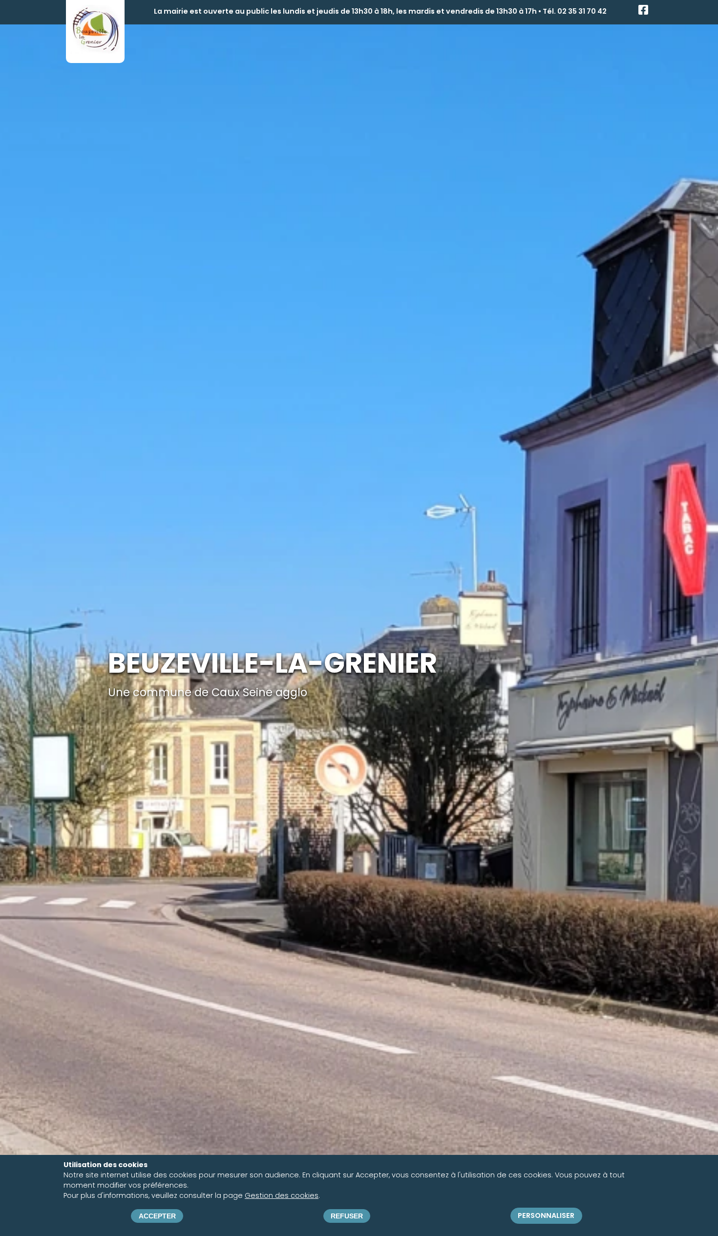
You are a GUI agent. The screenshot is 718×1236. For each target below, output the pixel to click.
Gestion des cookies (281, 1195)
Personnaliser (546, 1216)
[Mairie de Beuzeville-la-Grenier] (95, 50)
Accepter (157, 1216)
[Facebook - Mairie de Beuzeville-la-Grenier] (643, 12)
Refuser (347, 1216)
